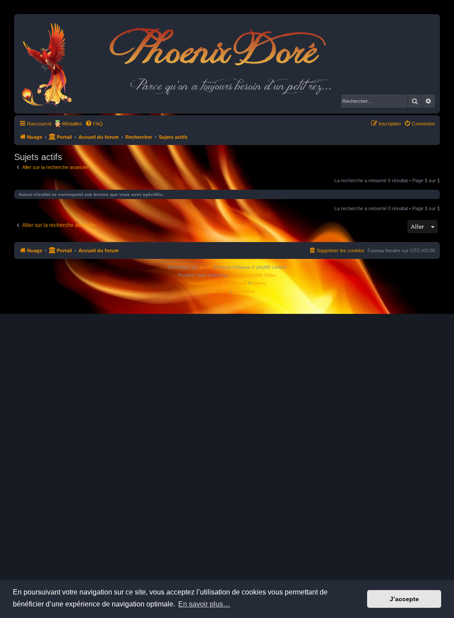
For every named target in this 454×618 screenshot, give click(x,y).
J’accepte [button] (404, 598)
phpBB (207, 267)
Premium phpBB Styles (252, 275)
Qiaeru (259, 283)
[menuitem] (94, 123)
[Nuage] (51, 64)
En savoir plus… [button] (204, 604)
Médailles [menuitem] (72, 123)
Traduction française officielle (217, 283)
